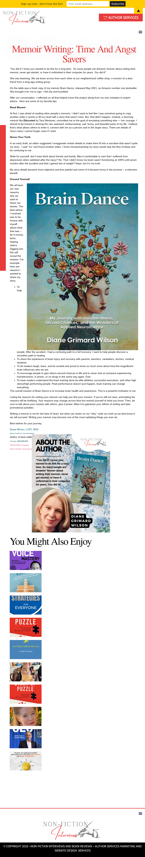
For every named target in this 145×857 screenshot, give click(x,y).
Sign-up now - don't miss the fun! (42, 3)
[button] (140, 32)
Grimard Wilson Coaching (19, 445)
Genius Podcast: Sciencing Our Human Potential (28, 449)
